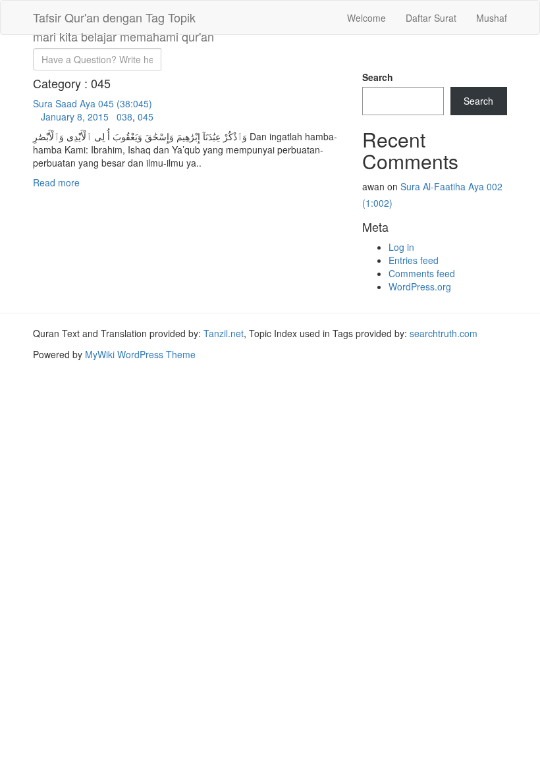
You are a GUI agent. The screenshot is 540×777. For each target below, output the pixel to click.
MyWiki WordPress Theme (140, 354)
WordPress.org (420, 286)
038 (124, 116)
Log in (401, 247)
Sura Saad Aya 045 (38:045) (92, 103)
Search (377, 77)
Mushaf (491, 17)
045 (145, 116)
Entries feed (414, 260)
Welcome (366, 17)
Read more (56, 182)
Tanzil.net (223, 333)
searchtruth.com (443, 333)
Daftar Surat (431, 17)
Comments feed (422, 273)
